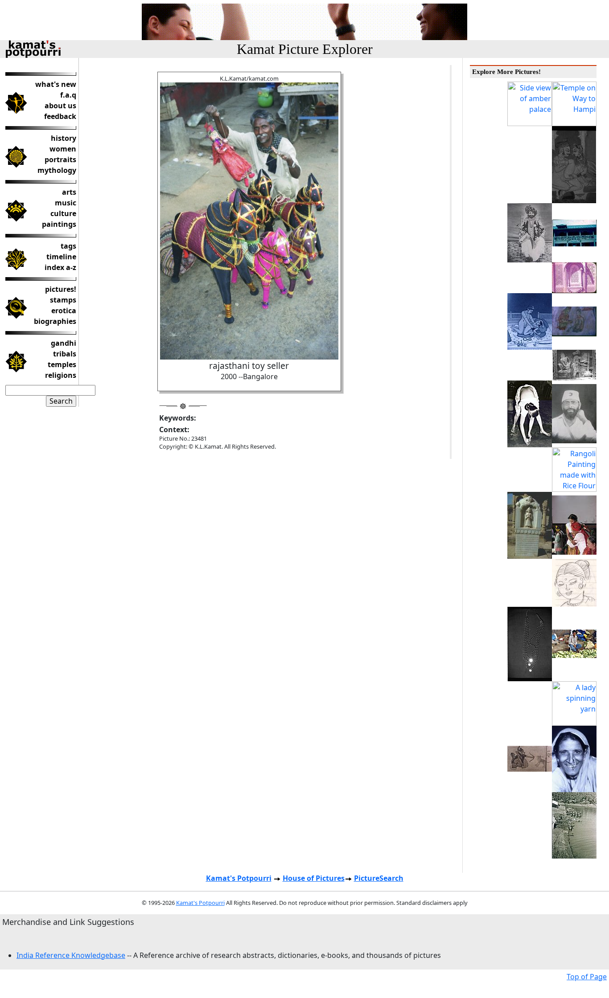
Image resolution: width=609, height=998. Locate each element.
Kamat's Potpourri (239, 878)
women (62, 149)
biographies (55, 321)
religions (60, 375)
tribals (64, 354)
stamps (63, 300)
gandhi (63, 343)
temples (62, 364)
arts (69, 192)
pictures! (60, 289)
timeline (61, 257)
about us (60, 105)
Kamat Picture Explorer (305, 49)
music (65, 203)
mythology (56, 170)
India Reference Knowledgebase (70, 955)
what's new (55, 84)
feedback (60, 116)
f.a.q (68, 95)
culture (63, 213)
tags (68, 246)
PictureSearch (378, 878)
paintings (59, 224)
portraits (60, 159)
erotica (63, 310)
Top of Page (587, 977)
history (63, 138)
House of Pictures (314, 878)
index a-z (60, 267)
